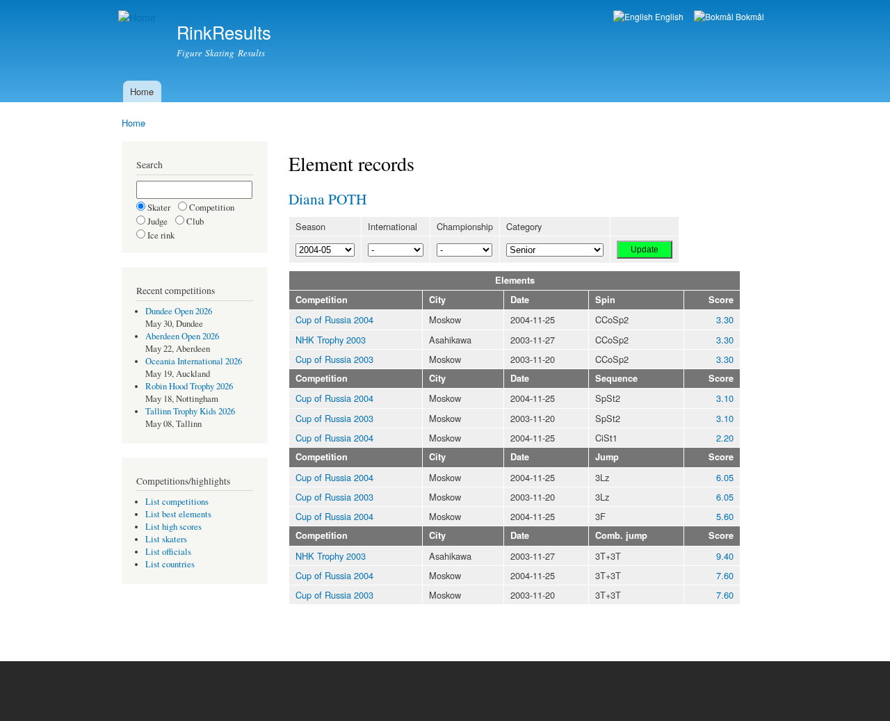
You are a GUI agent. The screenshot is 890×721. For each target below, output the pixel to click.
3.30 (725, 319)
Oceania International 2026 (193, 361)
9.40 (725, 555)
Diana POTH (327, 198)
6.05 (725, 477)
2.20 (725, 437)
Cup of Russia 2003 (334, 359)
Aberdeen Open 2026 (182, 336)
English (668, 16)
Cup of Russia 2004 (334, 319)
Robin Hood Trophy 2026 (189, 386)
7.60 (725, 575)
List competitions (177, 502)
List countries (170, 564)
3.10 (725, 398)
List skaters (166, 539)
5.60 (725, 516)
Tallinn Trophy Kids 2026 (190, 411)
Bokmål (749, 16)
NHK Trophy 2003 (331, 339)
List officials (168, 552)
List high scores (173, 527)
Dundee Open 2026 (178, 311)
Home (142, 91)
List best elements (178, 514)
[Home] (138, 17)
